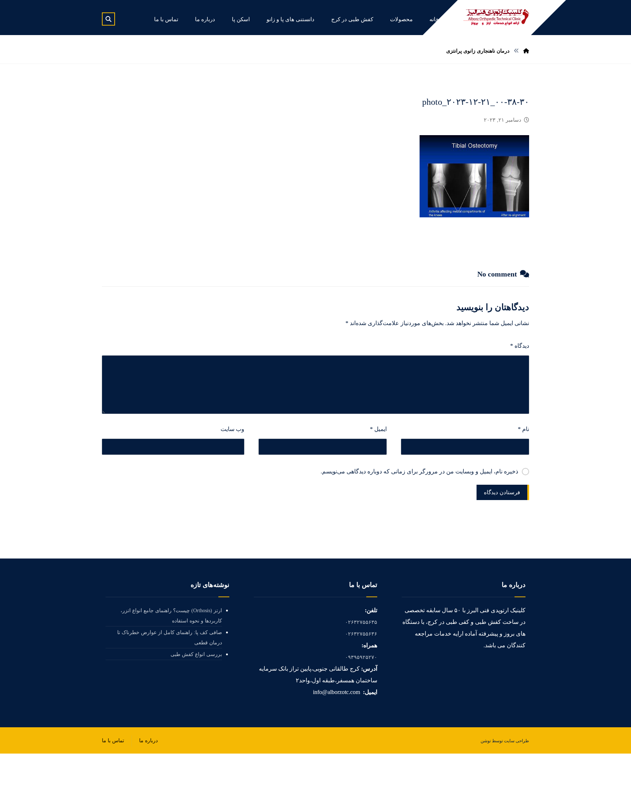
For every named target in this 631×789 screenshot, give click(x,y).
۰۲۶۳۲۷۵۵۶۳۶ (361, 634)
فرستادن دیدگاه (502, 492)
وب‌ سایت (232, 429)
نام (523, 429)
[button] (108, 19)
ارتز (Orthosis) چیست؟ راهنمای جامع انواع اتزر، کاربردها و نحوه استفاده (171, 616)
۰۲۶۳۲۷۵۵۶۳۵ (361, 622)
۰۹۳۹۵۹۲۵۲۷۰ (361, 657)
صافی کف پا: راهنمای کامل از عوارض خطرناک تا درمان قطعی (169, 637)
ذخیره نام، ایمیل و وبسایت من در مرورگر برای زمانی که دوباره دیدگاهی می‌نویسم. (419, 471)
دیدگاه (519, 346)
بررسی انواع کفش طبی (196, 654)
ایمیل (378, 429)
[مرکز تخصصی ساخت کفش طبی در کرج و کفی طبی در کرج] (496, 17)
